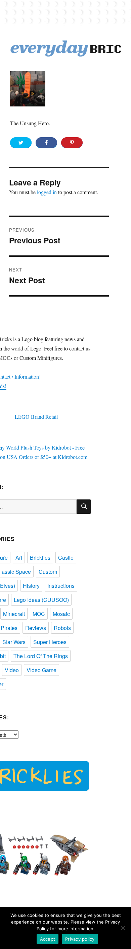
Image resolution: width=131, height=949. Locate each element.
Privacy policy (80, 939)
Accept (47, 939)
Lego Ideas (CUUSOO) (41, 600)
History (31, 585)
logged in (47, 191)
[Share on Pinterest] (72, 142)
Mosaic (61, 614)
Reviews (35, 628)
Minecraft (14, 614)
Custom (48, 571)
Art (18, 557)
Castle (66, 557)
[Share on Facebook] (46, 142)
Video (12, 670)
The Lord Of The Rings (40, 656)
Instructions (61, 585)
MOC (39, 614)
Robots (62, 628)
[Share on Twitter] (21, 142)
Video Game (41, 670)
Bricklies (40, 557)
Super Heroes (50, 642)
